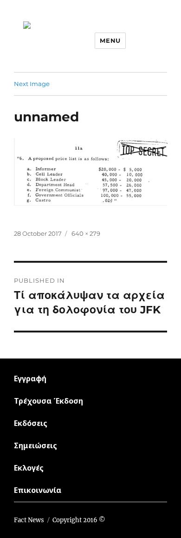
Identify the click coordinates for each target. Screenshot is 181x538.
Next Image (32, 83)
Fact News (29, 520)
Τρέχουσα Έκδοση (48, 401)
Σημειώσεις (35, 445)
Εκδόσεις (30, 423)
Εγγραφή (30, 378)
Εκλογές (29, 468)
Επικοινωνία (37, 490)
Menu (110, 40)
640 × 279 (85, 233)
